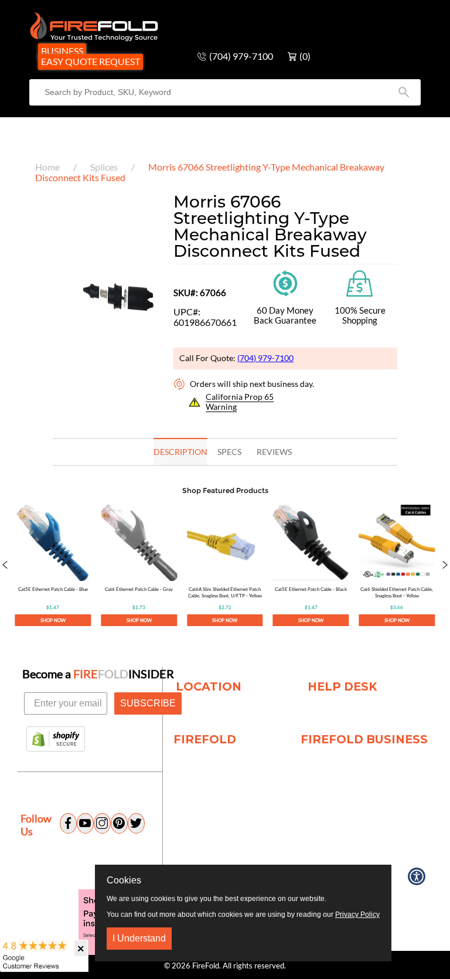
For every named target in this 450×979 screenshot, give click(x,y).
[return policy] (285, 281)
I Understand (139, 938)
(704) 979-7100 (265, 358)
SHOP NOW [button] (53, 620)
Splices (104, 166)
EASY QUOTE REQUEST (90, 61)
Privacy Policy (357, 914)
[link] (53, 566)
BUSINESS (62, 50)
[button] (5, 566)
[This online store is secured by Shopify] (55, 739)
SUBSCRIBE (148, 703)
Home (47, 166)
